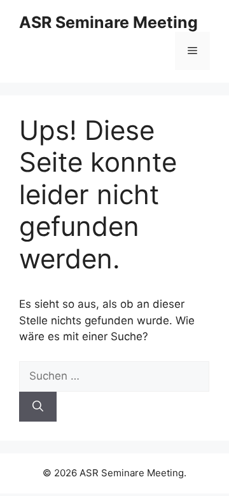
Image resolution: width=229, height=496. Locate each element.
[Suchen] (38, 407)
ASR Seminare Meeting (108, 22)
